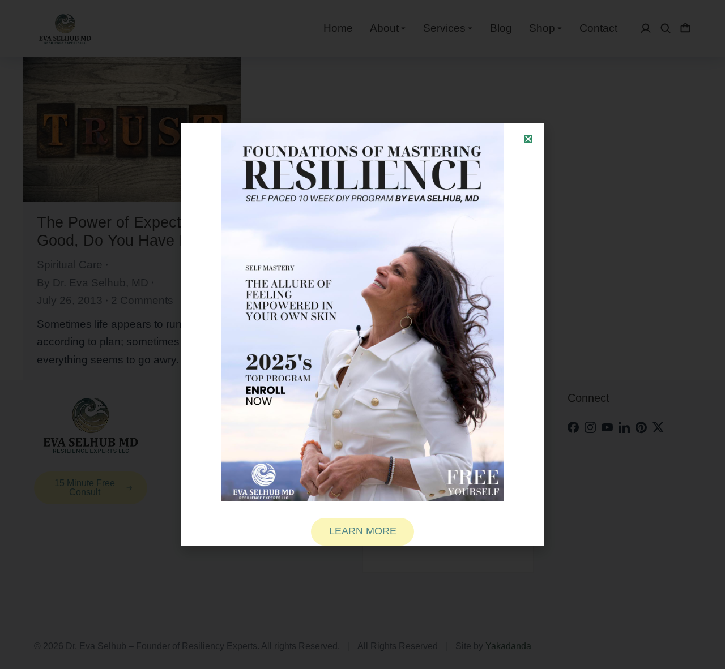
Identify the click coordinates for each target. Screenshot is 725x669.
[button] (528, 139)
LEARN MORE (362, 531)
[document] (362, 334)
